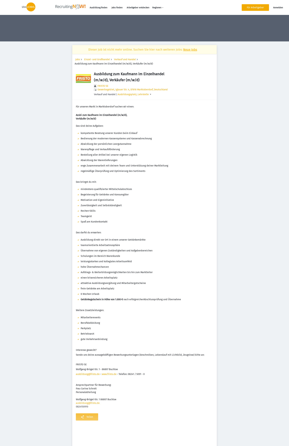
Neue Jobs (190, 49)
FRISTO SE (103, 86)
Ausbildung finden (98, 7)
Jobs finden (117, 7)
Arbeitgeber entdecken (138, 7)
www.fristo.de (109, 374)
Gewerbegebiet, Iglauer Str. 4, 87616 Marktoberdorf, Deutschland (133, 89)
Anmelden (278, 7)
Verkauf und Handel (125, 59)
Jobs (77, 59)
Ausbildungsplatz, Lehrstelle (133, 94)
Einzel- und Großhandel (97, 59)
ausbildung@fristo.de (88, 374)
